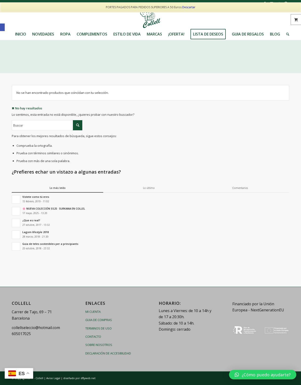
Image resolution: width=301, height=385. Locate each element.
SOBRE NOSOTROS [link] (98, 345)
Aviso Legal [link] (53, 378)
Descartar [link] (188, 7)
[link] (2, 27)
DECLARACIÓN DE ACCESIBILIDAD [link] (108, 353)
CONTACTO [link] (93, 336)
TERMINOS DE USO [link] (98, 328)
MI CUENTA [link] (93, 312)
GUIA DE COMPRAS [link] (98, 320)
